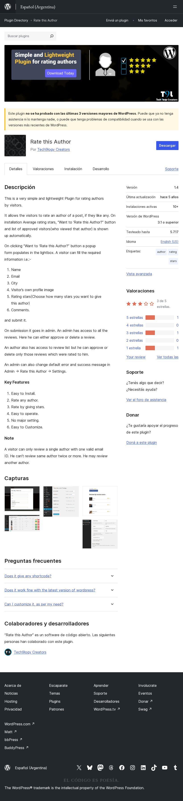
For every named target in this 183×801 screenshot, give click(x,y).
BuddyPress (16, 747)
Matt (10, 732)
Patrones (56, 709)
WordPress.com (19, 724)
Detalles (15, 169)
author (161, 251)
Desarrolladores (106, 701)
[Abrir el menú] (176, 6)
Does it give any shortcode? (27, 576)
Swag (145, 709)
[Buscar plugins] (51, 36)
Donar (145, 701)
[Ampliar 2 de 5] (33, 521)
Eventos (145, 693)
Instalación (73, 169)
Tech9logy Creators (53, 149)
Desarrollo (101, 169)
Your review (136, 357)
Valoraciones (43, 169)
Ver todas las (168, 357)
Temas (54, 693)
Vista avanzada (139, 274)
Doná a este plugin (141, 442)
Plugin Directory (16, 20)
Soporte (172, 169)
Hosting (10, 701)
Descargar (167, 145)
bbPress (13, 739)
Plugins (54, 701)
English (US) (170, 241)
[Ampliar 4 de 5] (111, 492)
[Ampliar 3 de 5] (73, 492)
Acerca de (12, 685)
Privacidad (13, 709)
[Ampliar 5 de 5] (111, 525)
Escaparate (58, 685)
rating (173, 251)
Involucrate (147, 685)
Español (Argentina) (31, 768)
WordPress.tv (107, 709)
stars (173, 261)
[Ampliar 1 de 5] (33, 492)
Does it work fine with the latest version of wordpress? (49, 590)
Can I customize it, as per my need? (33, 604)
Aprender (101, 685)
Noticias (11, 693)
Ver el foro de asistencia (146, 399)
